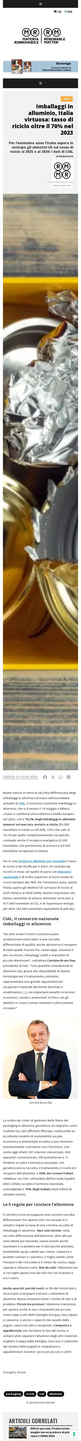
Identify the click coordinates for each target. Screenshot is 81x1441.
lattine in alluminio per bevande (41, 861)
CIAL (21, 803)
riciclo (30, 1394)
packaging (13, 1394)
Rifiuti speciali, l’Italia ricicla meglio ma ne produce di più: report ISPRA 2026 (50, 1432)
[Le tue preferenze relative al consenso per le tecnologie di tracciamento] (74, 1434)
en (70, 12)
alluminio (55, 1394)
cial (41, 1394)
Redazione (66, 156)
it (65, 12)
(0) (59, 12)
